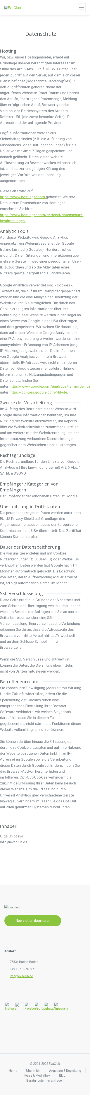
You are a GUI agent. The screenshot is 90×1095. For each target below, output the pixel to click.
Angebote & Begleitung (65, 1070)
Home (13, 1070)
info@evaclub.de (21, 976)
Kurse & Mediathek (37, 1075)
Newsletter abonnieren (33, 920)
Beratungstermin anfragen (45, 1080)
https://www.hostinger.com (23, 197)
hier (22, 536)
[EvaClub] (12, 8)
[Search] (73, 7)
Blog (62, 1075)
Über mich (33, 1070)
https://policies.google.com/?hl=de (38, 392)
